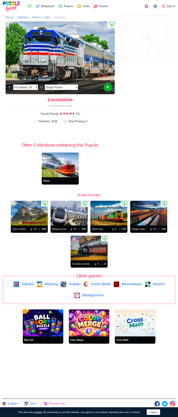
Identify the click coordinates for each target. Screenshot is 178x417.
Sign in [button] (171, 6)
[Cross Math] (135, 322)
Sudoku (74, 284)
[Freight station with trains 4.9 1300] (148, 213)
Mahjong (51, 284)
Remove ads (57, 403)
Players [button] (68, 6)
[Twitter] (165, 404)
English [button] (12, 403)
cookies (38, 412)
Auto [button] (33, 403)
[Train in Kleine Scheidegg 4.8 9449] (29, 213)
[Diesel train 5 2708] (108, 213)
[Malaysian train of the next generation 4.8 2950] (69, 213)
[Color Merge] (89, 322)
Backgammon (92, 295)
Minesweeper (131, 284)
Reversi (158, 284)
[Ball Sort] (43, 322)
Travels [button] (103, 6)
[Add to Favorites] (111, 24)
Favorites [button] (30, 6)
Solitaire (27, 284)
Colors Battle (100, 284)
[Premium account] (146, 6)
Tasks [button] (86, 6)
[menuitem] (30, 6)
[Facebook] (157, 404)
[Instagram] (172, 404)
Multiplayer (48, 6)
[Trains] (60, 165)
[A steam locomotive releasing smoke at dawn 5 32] (89, 248)
